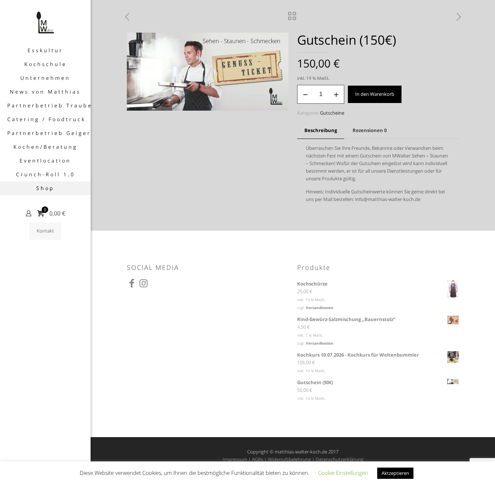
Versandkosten (319, 307)
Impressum (234, 459)
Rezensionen (370, 130)
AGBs (257, 459)
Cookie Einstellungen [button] (343, 472)
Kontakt (45, 230)
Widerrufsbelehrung (289, 459)
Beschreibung (320, 130)
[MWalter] (45, 21)
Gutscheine (332, 113)
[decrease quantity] (305, 94)
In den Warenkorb (374, 94)
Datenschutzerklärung (339, 459)
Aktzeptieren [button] (395, 473)
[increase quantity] (336, 94)
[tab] (320, 130)
